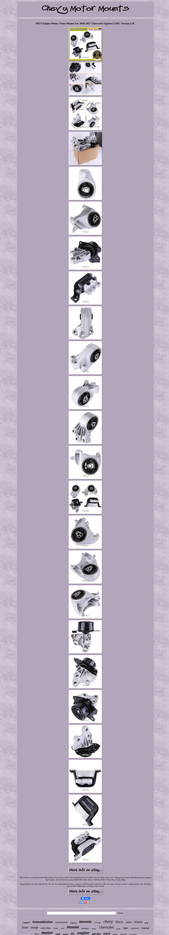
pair (146, 923)
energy (97, 922)
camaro (26, 922)
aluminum (85, 928)
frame (55, 928)
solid (62, 928)
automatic (135, 928)
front (25, 927)
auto (129, 922)
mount (73, 926)
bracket (145, 928)
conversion (61, 922)
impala (73, 923)
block (119, 922)
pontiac (118, 928)
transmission (43, 922)
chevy (108, 921)
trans (138, 922)
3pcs (125, 927)
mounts (85, 921)
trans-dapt (46, 928)
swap (34, 927)
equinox (94, 928)
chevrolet (106, 927)
